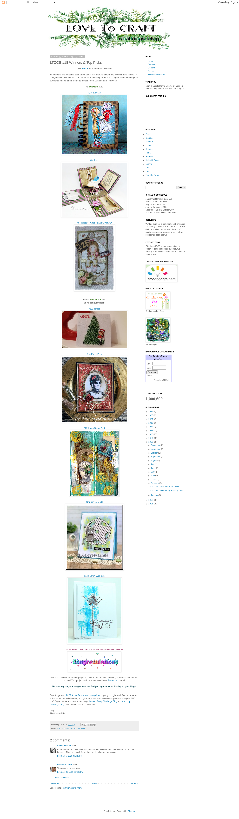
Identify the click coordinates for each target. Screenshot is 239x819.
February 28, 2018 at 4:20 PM (70, 772)
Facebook (112, 680)
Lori (147, 168)
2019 (150, 438)
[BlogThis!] (85, 724)
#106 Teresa (94, 309)
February (155, 483)
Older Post (133, 783)
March (154, 479)
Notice (151, 71)
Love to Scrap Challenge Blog (103, 701)
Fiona (148, 153)
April (153, 476)
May (153, 472)
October (154, 453)
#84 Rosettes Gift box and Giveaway (94, 223)
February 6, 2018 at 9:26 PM (69, 756)
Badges (151, 64)
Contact (151, 68)
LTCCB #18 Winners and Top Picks (71, 728)
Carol (148, 134)
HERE (85, 68)
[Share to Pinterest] (94, 724)
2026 (150, 411)
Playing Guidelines (156, 74)
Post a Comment (61, 778)
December (155, 445)
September (156, 457)
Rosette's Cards (64, 764)
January (154, 495)
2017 (150, 500)
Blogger (131, 811)
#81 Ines (94, 160)
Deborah (149, 142)
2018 (150, 442)
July (153, 464)
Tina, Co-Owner (152, 175)
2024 (150, 419)
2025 (150, 415)
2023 (150, 423)
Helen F (149, 156)
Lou (147, 171)
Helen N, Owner (153, 160)
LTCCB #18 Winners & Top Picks (164, 486)
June (153, 468)
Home (95, 783)
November (155, 449)
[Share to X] (88, 724)
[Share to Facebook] (91, 724)
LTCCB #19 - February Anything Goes (82, 695)
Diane (148, 145)
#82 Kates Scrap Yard (94, 428)
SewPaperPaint (64, 746)
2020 (150, 434)
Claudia (149, 138)
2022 (150, 427)
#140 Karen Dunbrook (94, 576)
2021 (150, 430)
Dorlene (149, 149)
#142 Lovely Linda (94, 502)
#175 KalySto (94, 93)
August (154, 460)
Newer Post (56, 783)
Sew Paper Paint (94, 354)
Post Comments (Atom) (72, 788)
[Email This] (82, 724)
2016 (150, 504)
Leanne (149, 164)
